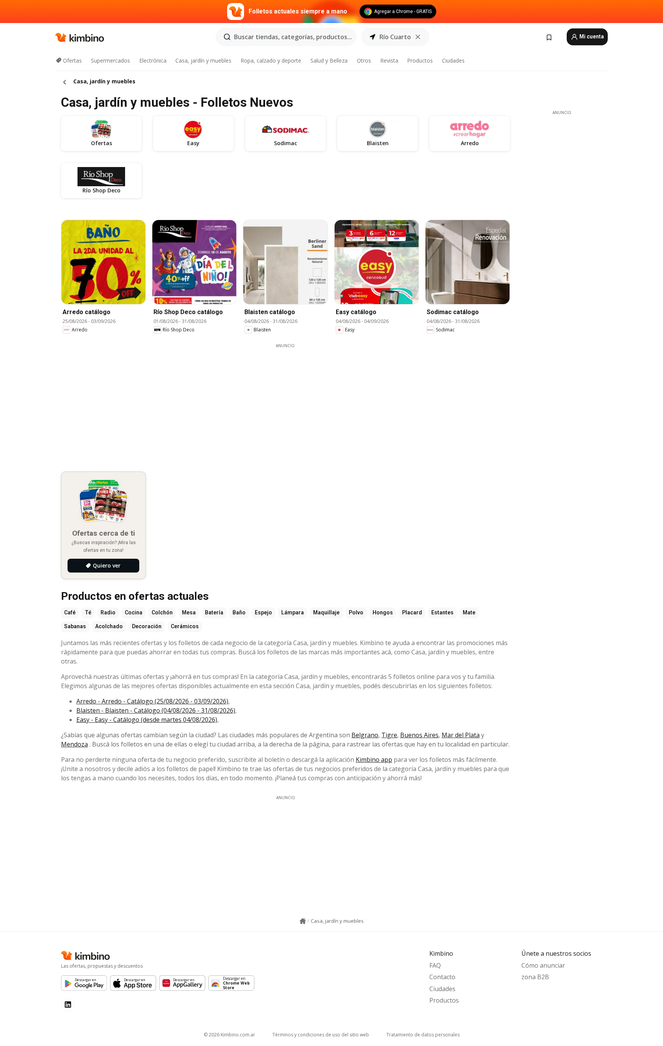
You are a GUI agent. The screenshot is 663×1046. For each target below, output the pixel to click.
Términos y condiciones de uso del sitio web (320, 1034)
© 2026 (229, 1034)
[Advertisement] (285, 402)
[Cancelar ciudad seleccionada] (418, 37)
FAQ (435, 965)
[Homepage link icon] (303, 921)
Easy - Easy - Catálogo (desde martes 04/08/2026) (146, 719)
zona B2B (535, 977)
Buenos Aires (419, 735)
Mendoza (74, 744)
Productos (420, 60)
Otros (364, 60)
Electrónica (153, 60)
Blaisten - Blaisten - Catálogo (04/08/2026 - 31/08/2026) (155, 710)
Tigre (389, 735)
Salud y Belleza (329, 60)
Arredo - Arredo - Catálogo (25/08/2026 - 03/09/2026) (152, 701)
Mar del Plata (461, 735)
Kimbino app (374, 759)
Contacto (442, 977)
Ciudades (453, 60)
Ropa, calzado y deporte (271, 60)
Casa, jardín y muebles (203, 60)
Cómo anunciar (543, 965)
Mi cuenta (591, 36)
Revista (389, 60)
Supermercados (110, 60)
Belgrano (364, 735)
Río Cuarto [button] (395, 37)
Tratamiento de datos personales (423, 1034)
